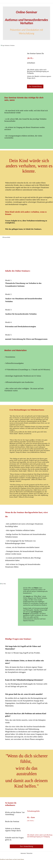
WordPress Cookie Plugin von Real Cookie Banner (12, 859)
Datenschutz (29, 853)
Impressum (23, 853)
